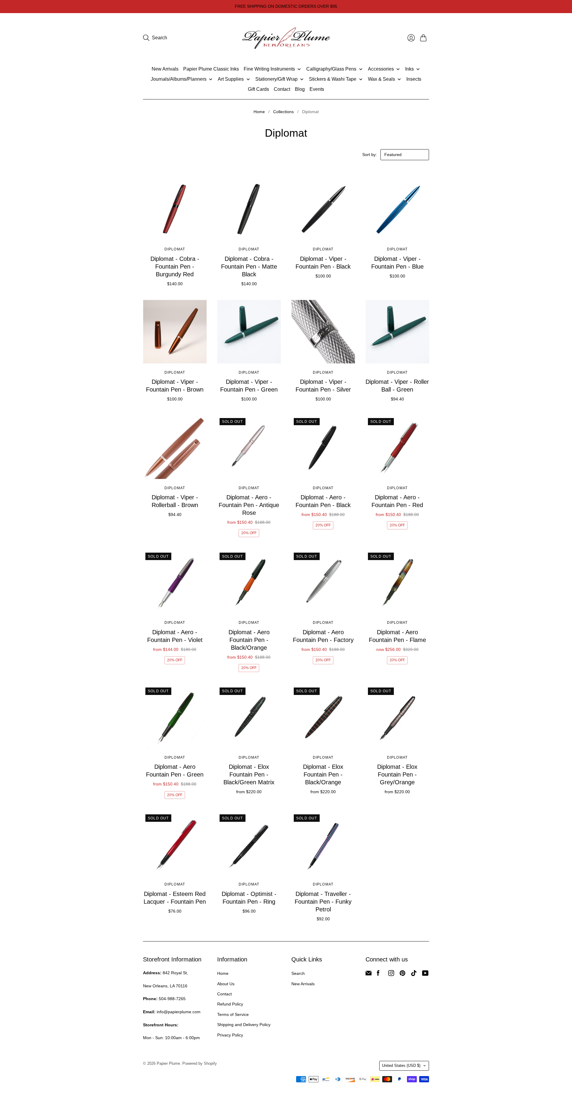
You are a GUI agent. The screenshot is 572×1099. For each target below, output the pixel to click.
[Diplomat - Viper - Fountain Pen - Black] (323, 208)
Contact (224, 994)
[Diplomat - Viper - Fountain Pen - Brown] (174, 332)
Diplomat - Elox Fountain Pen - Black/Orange (323, 774)
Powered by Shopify (199, 1063)
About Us (225, 983)
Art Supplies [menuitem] (231, 79)
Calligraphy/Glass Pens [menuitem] (331, 68)
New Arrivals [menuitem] (165, 68)
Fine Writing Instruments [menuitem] (269, 68)
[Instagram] (391, 974)
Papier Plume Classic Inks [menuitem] (211, 68)
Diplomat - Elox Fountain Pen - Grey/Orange (397, 774)
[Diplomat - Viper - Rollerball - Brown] (174, 447)
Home (259, 111)
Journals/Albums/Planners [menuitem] (178, 79)
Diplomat (174, 249)
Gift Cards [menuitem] (258, 89)
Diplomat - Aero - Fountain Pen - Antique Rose (249, 505)
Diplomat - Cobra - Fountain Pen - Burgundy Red (174, 266)
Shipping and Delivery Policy (244, 1024)
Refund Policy (230, 1004)
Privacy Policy (230, 1035)
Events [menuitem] (317, 89)
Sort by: (370, 154)
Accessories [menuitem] (381, 68)
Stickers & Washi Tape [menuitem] (332, 79)
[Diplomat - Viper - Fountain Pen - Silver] (323, 332)
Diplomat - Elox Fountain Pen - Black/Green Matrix (248, 774)
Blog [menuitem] (300, 89)
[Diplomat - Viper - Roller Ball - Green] (397, 332)
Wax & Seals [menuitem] (381, 79)
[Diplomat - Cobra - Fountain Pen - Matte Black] (249, 208)
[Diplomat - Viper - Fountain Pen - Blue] (397, 208)
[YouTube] (425, 974)
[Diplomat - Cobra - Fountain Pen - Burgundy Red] (174, 208)
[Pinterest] (402, 974)
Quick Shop (175, 232)
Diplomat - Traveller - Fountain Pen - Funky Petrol (323, 902)
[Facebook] (378, 974)
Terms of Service (233, 1014)
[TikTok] (414, 974)
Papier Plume (168, 1063)
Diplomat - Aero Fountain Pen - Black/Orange (249, 640)
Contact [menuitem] (282, 89)
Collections (283, 111)
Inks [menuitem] (409, 68)
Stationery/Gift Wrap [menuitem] (276, 79)
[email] (369, 974)
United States (401, 1065)
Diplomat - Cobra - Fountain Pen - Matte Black (249, 266)
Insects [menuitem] (413, 79)
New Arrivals (303, 983)
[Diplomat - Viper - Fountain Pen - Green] (249, 332)
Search (298, 973)
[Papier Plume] (286, 38)
